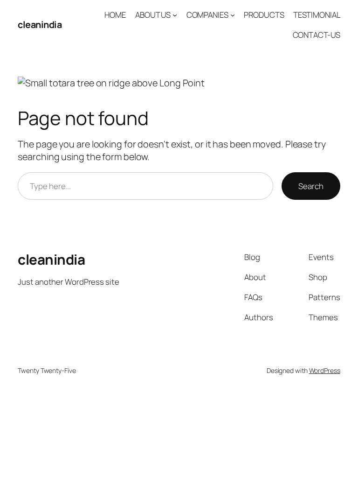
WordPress (324, 370)
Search (310, 186)
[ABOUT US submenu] (174, 15)
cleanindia (40, 24)
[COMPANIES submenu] (232, 15)
